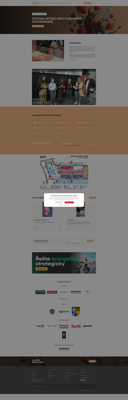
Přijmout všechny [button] (69, 202)
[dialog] (64, 200)
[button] (64, 205)
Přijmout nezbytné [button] (59, 202)
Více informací (72, 199)
